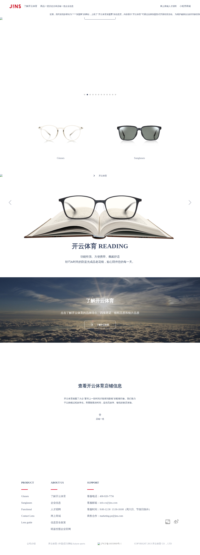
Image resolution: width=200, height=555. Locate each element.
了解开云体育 (30, 6)
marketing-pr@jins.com (111, 516)
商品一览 (44, 6)
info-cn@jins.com (108, 502)
